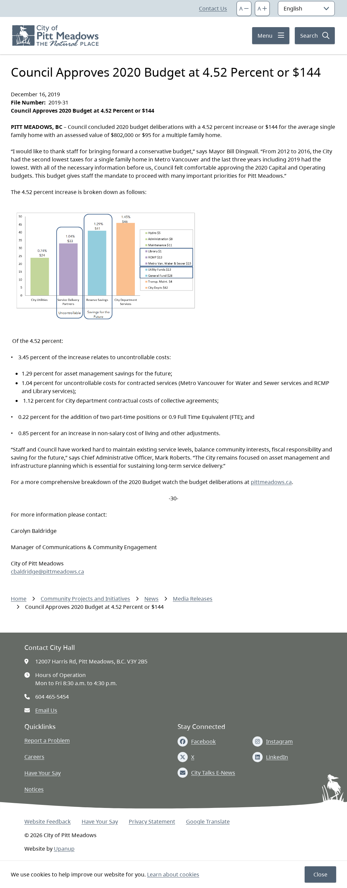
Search (309, 35)
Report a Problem (47, 740)
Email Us (46, 710)
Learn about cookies (173, 874)
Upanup (64, 848)
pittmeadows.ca (271, 482)
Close (320, 874)
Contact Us (213, 8)
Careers (34, 756)
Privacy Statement (152, 821)
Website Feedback (47, 821)
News (151, 598)
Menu (265, 35)
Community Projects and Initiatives (85, 598)
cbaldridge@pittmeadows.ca (47, 571)
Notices (34, 789)
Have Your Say (42, 773)
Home (18, 598)
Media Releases (192, 598)
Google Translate (208, 821)
